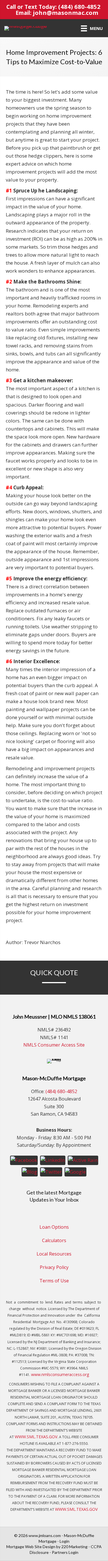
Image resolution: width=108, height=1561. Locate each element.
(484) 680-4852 (79, 7)
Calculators (54, 1240)
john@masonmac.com (65, 13)
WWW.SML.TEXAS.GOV (36, 1436)
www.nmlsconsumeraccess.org (60, 1374)
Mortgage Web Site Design (30, 1546)
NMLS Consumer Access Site (54, 1045)
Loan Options (54, 1227)
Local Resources (54, 1254)
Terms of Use (54, 1281)
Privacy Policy (54, 1267)
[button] (24, 1159)
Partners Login (65, 1552)
